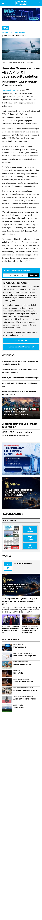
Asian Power (18, 705)
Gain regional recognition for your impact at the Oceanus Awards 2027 (19, 601)
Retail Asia (17, 670)
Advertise (30, 539)
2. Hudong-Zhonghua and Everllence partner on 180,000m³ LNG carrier (19, 371)
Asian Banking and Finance (23, 696)
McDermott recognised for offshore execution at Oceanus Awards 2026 (10, 629)
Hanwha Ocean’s (9, 90)
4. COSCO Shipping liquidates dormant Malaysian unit (20, 384)
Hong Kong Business (20, 662)
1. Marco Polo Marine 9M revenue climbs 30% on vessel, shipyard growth (20, 362)
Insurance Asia (18, 644)
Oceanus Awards (23, 563)
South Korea (20, 32)
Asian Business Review (21, 679)
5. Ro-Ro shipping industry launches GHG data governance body (19, 392)
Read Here (30, 531)
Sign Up (30, 547)
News (5, 28)
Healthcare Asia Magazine (23, 653)
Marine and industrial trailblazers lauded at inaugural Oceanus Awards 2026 (30, 629)
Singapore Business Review (23, 688)
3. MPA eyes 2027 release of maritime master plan (21, 378)
